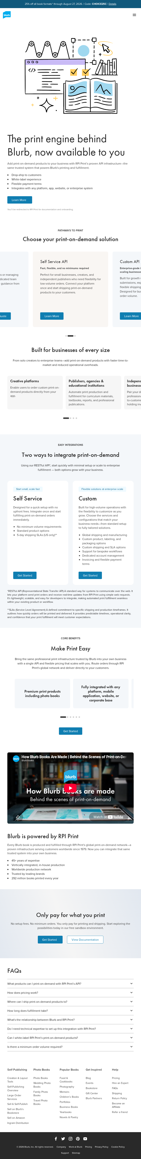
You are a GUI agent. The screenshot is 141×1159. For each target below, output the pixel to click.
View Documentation (85, 940)
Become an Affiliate (118, 1105)
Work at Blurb (75, 1146)
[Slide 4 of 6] (73, 717)
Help (115, 1070)
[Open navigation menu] (134, 15)
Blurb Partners (94, 1098)
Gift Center (92, 1093)
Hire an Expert (120, 1083)
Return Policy (119, 1098)
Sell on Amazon (16, 1118)
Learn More (19, 200)
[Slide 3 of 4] (73, 418)
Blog (88, 1078)
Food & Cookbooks (66, 1080)
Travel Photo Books (40, 1102)
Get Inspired (94, 1070)
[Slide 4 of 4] (76, 418)
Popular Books (69, 1070)
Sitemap (76, 1152)
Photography (67, 1087)
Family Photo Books (40, 1093)
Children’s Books (69, 1097)
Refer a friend (120, 1112)
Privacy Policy (101, 1146)
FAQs (115, 1088)
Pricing (116, 1078)
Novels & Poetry (69, 1117)
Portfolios (65, 1102)
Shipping (117, 1093)
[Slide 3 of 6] (70, 717)
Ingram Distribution (18, 1123)
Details (112, 4)
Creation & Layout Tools (17, 1080)
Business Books (69, 1107)
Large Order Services (14, 1097)
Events (89, 1083)
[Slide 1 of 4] (66, 418)
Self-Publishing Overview (15, 1088)
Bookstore (91, 1088)
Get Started (25, 575)
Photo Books (41, 1070)
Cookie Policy (118, 1146)
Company (61, 1146)
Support (65, 1152)
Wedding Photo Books (42, 1085)
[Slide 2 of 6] (67, 717)
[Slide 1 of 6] (63, 717)
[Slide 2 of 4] (70, 418)
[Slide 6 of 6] (79, 717)
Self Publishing (17, 1070)
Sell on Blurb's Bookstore (15, 1111)
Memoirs (64, 1092)
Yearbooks (66, 1112)
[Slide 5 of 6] (76, 717)
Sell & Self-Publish (17, 1104)
